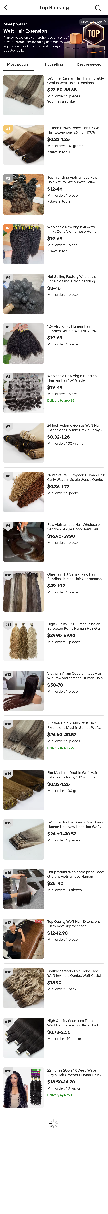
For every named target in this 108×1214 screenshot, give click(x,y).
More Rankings (91, 22)
